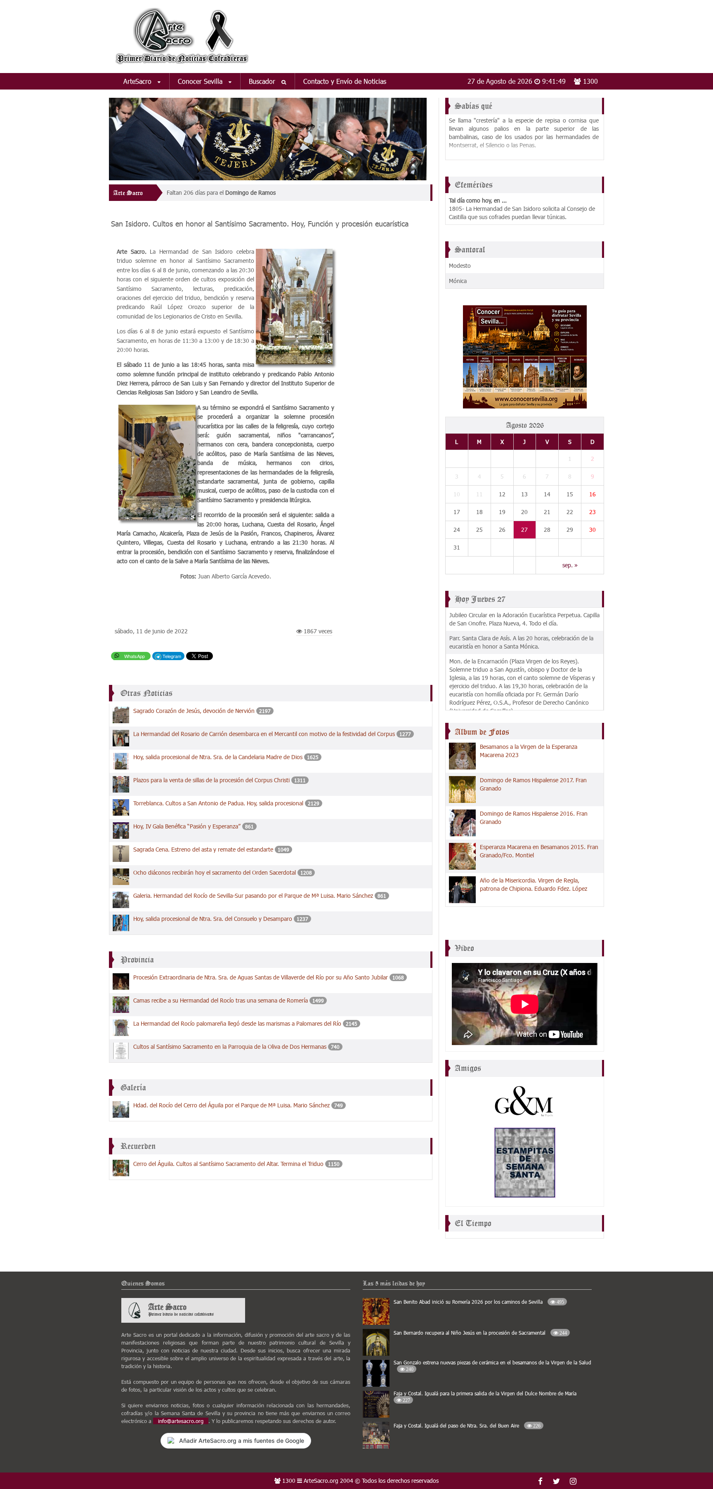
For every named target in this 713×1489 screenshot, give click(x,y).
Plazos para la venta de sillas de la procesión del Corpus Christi (211, 780)
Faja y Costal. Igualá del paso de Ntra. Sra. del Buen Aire (467, 1425)
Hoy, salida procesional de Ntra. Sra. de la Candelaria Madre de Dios (217, 757)
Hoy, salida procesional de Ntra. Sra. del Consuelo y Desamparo (212, 919)
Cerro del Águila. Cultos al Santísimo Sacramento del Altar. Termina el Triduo (228, 1164)
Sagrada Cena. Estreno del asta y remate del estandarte (203, 849)
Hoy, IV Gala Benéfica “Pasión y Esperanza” (187, 826)
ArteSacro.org (321, 1480)
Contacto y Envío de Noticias (344, 81)
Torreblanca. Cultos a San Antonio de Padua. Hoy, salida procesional (218, 803)
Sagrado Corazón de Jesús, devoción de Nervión (194, 711)
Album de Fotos (482, 732)
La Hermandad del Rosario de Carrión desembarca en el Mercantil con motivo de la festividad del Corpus (264, 734)
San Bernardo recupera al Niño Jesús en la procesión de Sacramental (480, 1332)
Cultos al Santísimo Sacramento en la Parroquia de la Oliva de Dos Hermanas (229, 1046)
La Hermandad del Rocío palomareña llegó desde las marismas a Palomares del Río (237, 1023)
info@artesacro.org (180, 1421)
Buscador (263, 81)
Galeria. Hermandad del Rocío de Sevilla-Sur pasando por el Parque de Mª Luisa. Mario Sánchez (253, 895)
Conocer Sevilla (201, 81)
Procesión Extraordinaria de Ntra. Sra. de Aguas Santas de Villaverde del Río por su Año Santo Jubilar (260, 977)
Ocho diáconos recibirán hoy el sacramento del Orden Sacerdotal (214, 872)
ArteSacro (138, 81)
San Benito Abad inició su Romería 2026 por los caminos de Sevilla (479, 1301)
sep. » (570, 565)
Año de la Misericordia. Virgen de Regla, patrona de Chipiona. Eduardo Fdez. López (533, 884)
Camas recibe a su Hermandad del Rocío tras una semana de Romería (220, 1000)
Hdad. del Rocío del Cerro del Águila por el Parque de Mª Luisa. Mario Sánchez (231, 1105)
